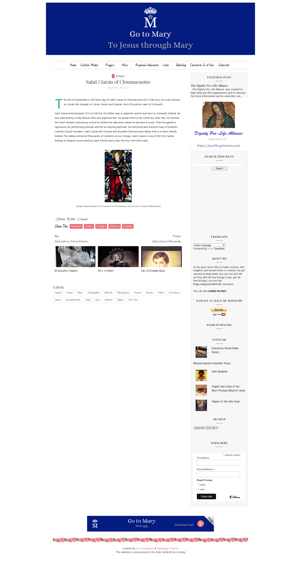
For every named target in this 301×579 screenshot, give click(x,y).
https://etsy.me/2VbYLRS (207, 284)
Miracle (109, 292)
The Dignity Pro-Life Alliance (209, 85)
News (58, 299)
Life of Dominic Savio (153, 270)
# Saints (120, 76)
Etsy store (212, 273)
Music (120, 299)
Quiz (97, 299)
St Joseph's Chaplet (66, 270)
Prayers (110, 65)
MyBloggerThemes (168, 548)
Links (166, 65)
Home (73, 65)
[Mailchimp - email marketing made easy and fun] (234, 499)
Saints (58, 292)
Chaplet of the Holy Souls (226, 401)
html (202, 484)
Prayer (137, 292)
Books (149, 292)
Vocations (174, 292)
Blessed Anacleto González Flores (211, 363)
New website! (106, 270)
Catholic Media (89, 65)
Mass (125, 65)
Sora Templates (145, 548)
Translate (219, 248)
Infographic (93, 292)
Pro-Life (133, 299)
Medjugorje (123, 292)
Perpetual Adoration (147, 65)
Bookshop (181, 65)
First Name (203, 457)
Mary (80, 292)
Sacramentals (73, 299)
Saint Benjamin (219, 371)
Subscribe (223, 65)
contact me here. (217, 291)
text (202, 489)
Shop (88, 299)
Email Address (206, 469)
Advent (109, 299)
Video (161, 292)
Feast (69, 292)
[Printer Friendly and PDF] (71, 219)
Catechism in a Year (202, 65)
